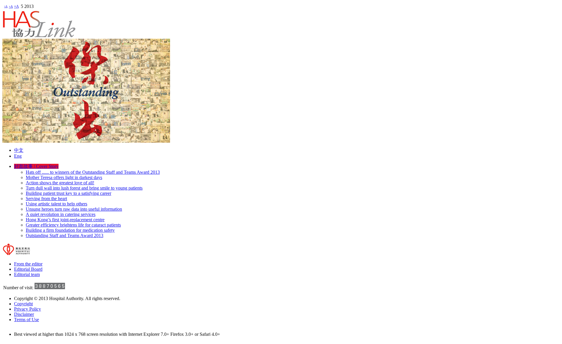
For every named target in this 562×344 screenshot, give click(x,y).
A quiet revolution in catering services (60, 214)
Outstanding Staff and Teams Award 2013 (64, 235)
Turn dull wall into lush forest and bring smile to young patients (84, 187)
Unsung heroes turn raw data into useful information (74, 209)
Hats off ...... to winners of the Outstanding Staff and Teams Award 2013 (93, 172)
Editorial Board (28, 269)
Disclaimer (24, 314)
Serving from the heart (46, 198)
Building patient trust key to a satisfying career (68, 193)
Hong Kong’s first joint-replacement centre (65, 219)
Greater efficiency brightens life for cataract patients (73, 224)
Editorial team (27, 274)
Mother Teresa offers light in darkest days (64, 177)
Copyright (23, 303)
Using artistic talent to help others (56, 203)
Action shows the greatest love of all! (60, 182)
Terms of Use (26, 319)
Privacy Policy (27, 308)
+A (6, 6)
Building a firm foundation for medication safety (70, 230)
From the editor (28, 263)
